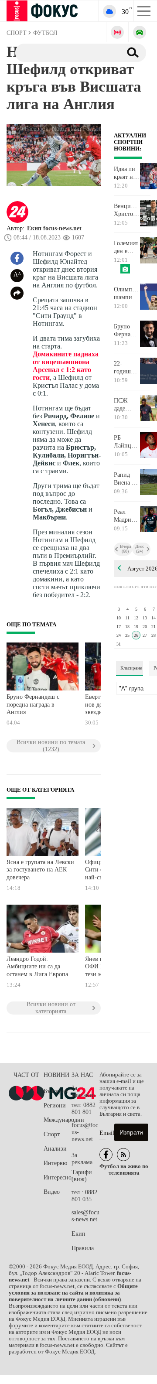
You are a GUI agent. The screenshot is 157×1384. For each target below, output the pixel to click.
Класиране (131, 667)
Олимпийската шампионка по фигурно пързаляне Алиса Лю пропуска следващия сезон (127, 293)
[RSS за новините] (123, 1154)
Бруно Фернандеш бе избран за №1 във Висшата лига (127, 330)
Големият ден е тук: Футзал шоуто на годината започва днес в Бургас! (126, 247)
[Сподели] (17, 293)
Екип (78, 1233)
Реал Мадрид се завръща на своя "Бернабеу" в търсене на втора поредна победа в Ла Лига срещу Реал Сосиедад (127, 516)
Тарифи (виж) (82, 1175)
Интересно (58, 1177)
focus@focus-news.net (85, 1132)
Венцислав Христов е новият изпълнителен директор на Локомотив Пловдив (127, 210)
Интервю (55, 1163)
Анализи (55, 1148)
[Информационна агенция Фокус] (106, 1154)
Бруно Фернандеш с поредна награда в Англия (33, 704)
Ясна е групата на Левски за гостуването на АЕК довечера (40, 870)
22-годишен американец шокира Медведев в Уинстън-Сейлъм (127, 367)
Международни (58, 1120)
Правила (83, 1248)
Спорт (52, 1134)
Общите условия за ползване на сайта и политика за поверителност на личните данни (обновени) (73, 1292)
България (56, 1091)
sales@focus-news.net (85, 1216)
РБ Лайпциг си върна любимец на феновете (126, 441)
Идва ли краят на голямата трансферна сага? (127, 173)
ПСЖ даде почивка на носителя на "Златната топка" (126, 404)
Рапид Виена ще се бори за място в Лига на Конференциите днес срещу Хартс (127, 479)
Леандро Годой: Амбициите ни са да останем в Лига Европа (37, 966)
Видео (52, 1192)
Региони (55, 1105)
